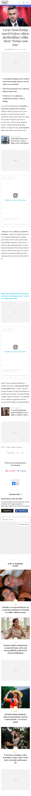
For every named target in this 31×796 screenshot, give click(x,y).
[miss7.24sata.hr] (4, 2)
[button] (28, 2)
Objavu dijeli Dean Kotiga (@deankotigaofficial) (15, 224)
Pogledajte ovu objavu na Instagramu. (15, 200)
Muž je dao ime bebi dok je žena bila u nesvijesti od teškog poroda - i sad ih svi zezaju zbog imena (15, 296)
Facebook (23, 471)
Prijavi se (7, 511)
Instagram (12, 471)
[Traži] (19, 2)
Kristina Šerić (11, 49)
